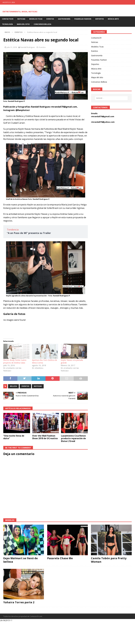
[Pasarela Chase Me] (67, 540)
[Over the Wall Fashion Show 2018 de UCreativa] (45, 423)
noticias (38, 386)
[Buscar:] (111, 98)
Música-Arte (113, 19)
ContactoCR (7, 19)
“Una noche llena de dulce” (13, 437)
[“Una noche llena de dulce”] (16, 423)
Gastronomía (64, 19)
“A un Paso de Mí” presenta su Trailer (29, 233)
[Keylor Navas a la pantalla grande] (74, 351)
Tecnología (7, 24)
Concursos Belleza (42, 24)
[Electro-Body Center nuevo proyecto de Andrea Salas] (16, 351)
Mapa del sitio (23, 24)
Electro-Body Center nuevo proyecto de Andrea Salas (14, 361)
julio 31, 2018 (12, 47)
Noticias (21, 19)
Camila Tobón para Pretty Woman (108, 559)
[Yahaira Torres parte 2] (23, 584)
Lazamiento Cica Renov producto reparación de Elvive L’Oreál (73, 438)
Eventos (50, 19)
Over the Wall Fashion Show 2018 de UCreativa (45, 437)
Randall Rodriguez (27, 47)
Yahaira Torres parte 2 (18, 602)
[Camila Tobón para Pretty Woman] (111, 540)
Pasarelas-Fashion (82, 19)
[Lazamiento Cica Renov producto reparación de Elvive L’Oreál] (74, 423)
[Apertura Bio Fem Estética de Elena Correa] (45, 351)
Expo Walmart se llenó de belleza (20, 559)
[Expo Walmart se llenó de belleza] (23, 540)
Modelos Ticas (35, 19)
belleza (13, 386)
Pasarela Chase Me (60, 558)
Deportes (99, 19)
